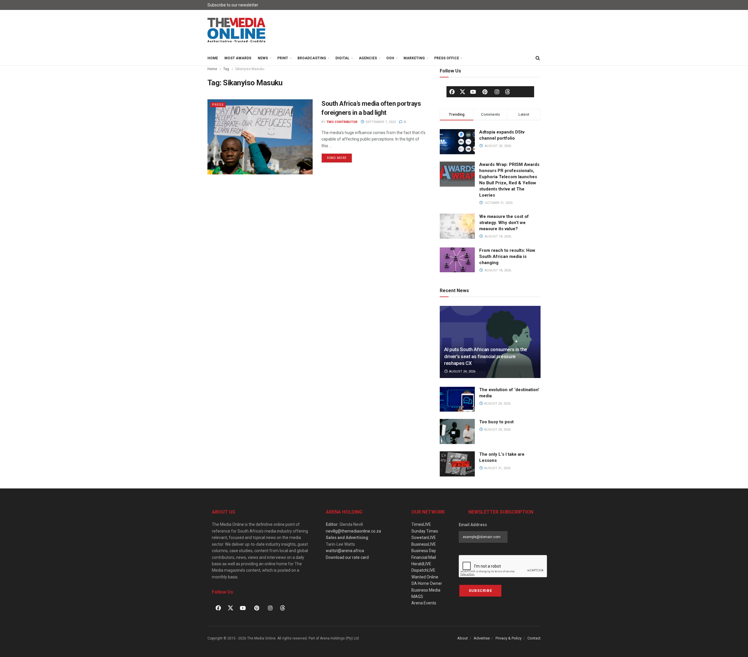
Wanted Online (424, 577)
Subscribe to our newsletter (232, 5)
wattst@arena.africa (345, 550)
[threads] (507, 91)
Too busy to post (496, 421)
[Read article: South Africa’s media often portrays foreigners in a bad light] (260, 136)
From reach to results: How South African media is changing (507, 256)
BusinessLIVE (423, 544)
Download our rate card (347, 557)
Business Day (423, 550)
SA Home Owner (426, 583)
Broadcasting (311, 58)
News (263, 58)
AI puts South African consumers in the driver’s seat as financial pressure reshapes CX (485, 356)
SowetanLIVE (423, 537)
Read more (339, 156)
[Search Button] (538, 58)
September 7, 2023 (380, 122)
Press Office (446, 58)
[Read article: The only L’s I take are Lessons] (457, 463)
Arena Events (423, 603)
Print (282, 58)
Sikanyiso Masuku (249, 69)
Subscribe (480, 590)
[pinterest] (485, 92)
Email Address (473, 524)
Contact (534, 638)
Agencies (368, 58)
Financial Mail (423, 557)
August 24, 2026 (461, 371)
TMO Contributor (341, 122)
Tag (226, 69)
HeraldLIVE (421, 563)
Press (218, 105)
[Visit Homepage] (236, 30)
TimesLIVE (421, 524)
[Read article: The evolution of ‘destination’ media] (457, 399)
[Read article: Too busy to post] (457, 431)
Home (212, 58)
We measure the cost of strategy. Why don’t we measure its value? (504, 222)
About (462, 638)
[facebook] (452, 92)
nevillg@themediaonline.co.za (353, 531)
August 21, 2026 (496, 468)
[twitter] (462, 91)
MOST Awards (237, 58)
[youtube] (473, 92)
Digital (342, 58)
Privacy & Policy (509, 638)
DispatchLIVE (423, 570)
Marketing (414, 58)
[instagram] (497, 92)
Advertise (482, 638)
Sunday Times (424, 531)
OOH (390, 58)
